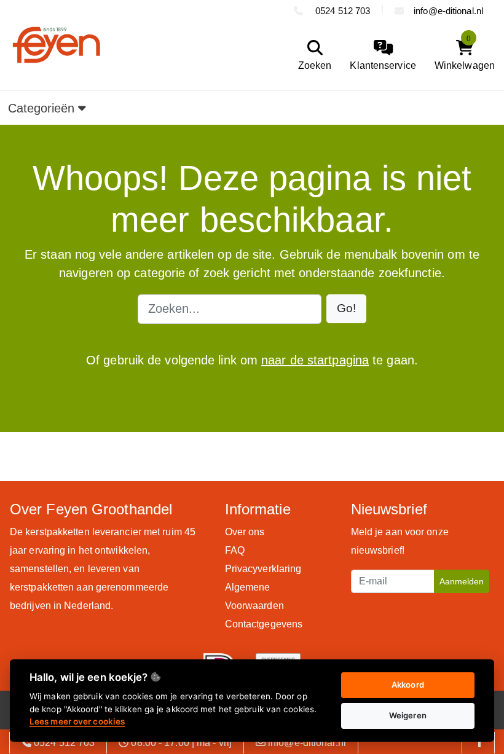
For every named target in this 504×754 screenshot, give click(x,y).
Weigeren (408, 715)
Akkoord (408, 684)
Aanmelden (461, 581)
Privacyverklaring (263, 569)
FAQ (235, 550)
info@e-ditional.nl (448, 11)
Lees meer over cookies (77, 721)
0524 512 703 (341, 11)
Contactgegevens (264, 624)
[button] (346, 308)
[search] (312, 55)
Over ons (245, 532)
